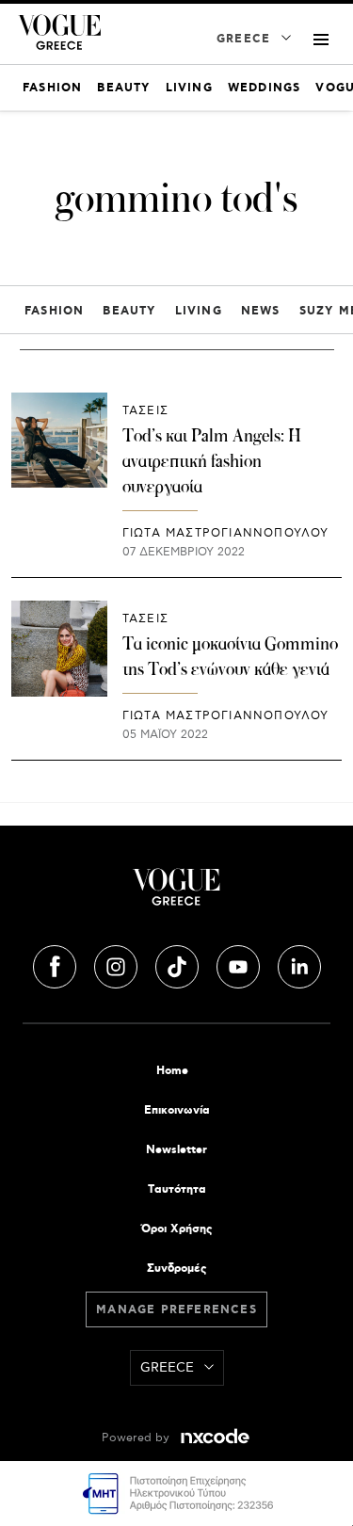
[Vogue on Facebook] (56, 964)
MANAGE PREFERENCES (176, 1310)
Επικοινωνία (177, 1110)
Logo (176, 894)
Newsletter (176, 1150)
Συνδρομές (176, 1268)
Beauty (129, 311)
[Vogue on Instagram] (117, 964)
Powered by (137, 1438)
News (261, 311)
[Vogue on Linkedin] (299, 964)
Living (198, 311)
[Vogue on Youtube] (240, 964)
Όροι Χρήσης (176, 1229)
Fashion (54, 311)
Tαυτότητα (177, 1189)
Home (172, 1071)
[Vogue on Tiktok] (178, 964)
